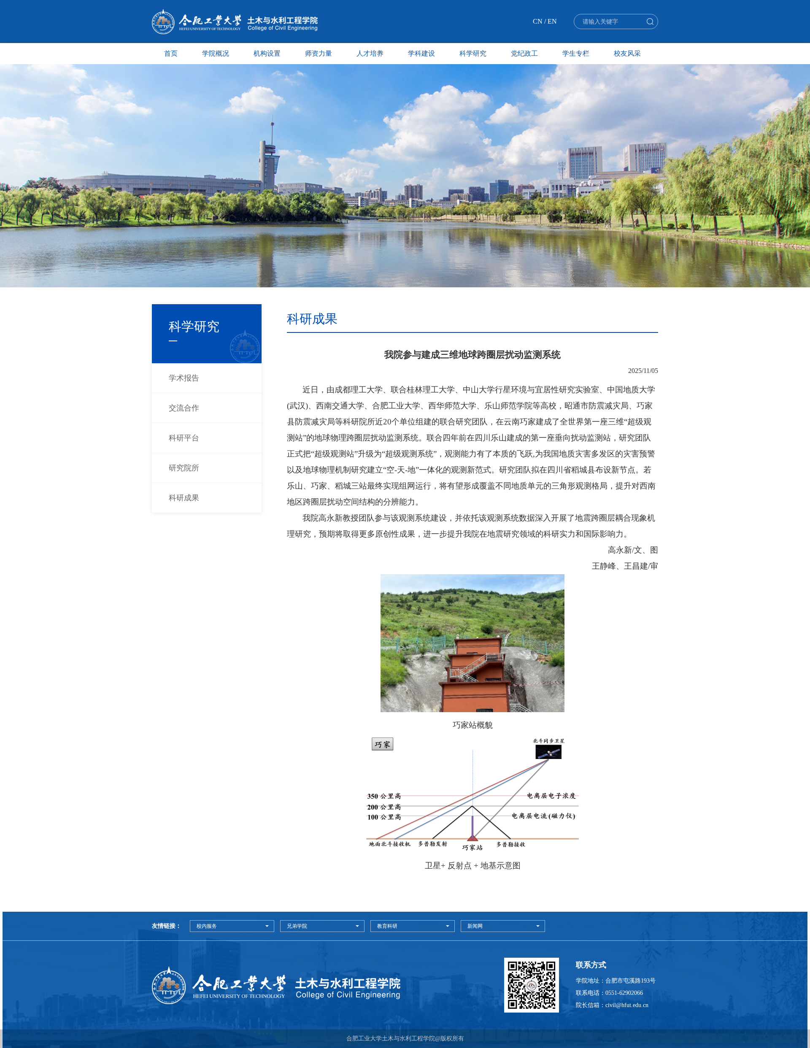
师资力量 (318, 53)
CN (538, 21)
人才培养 (369, 53)
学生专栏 (575, 53)
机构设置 (267, 53)
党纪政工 (524, 53)
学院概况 (215, 53)
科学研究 (472, 53)
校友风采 (627, 53)
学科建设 (421, 53)
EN (552, 21)
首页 (171, 53)
